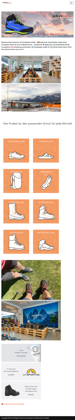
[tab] (11, 131)
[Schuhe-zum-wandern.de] (6, 3)
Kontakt (46, 418)
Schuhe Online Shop (11, 131)
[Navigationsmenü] (71, 3)
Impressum (30, 418)
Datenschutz (39, 418)
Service (27, 131)
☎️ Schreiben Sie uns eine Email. (12, 404)
